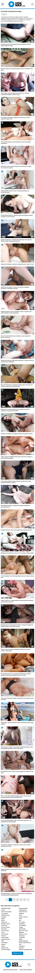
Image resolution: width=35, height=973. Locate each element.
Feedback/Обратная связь (10, 969)
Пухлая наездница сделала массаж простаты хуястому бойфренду (15, 870)
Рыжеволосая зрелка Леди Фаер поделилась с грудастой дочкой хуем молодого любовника (17, 361)
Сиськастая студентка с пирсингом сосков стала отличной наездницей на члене (16, 845)
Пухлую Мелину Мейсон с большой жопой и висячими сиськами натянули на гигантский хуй (17, 216)
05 (24, 899)
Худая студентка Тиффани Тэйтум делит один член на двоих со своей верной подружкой (16, 457)
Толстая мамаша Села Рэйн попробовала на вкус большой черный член (17, 576)
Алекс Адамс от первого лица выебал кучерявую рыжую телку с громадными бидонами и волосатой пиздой (17, 747)
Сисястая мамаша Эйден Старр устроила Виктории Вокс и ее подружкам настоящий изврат (16, 821)
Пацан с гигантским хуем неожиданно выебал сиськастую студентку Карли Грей (15, 650)
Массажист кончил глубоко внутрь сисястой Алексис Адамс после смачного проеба (16, 167)
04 (21, 899)
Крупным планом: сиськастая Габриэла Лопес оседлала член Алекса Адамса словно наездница (16, 312)
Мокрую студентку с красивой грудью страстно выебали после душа (17, 69)
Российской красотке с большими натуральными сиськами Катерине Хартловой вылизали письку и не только (16, 674)
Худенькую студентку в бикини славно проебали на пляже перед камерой (17, 723)
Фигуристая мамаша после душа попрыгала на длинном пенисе (17, 433)
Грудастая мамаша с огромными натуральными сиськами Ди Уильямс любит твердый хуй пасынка (16, 240)
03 (17, 899)
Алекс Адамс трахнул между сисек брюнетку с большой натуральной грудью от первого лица (15, 94)
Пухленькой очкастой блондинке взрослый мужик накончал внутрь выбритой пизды (16, 45)
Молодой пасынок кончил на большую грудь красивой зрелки (16, 530)
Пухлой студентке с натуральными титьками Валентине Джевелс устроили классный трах (17, 601)
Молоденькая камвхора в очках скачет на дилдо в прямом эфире (17, 553)
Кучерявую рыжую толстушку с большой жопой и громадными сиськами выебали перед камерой (16, 894)
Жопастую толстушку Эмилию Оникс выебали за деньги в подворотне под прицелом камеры (15, 410)
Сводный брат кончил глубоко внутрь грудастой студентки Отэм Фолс (17, 772)
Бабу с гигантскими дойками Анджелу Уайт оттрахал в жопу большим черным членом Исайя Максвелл (16, 796)
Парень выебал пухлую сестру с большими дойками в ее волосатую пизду (15, 191)
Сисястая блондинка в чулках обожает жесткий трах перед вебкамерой (16, 142)
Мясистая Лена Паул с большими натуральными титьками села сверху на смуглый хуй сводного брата (17, 385)
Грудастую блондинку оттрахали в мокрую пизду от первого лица (17, 264)
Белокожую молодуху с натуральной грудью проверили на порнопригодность (15, 506)
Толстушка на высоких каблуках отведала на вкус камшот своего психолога (17, 699)
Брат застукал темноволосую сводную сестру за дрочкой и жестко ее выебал (16, 336)
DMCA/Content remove (25, 969)
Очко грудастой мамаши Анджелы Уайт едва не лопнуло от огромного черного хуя (15, 118)
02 (14, 899)
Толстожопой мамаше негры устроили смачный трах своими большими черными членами (16, 482)
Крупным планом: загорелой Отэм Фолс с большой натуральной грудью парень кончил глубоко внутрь (17, 625)
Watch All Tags (17, 953)
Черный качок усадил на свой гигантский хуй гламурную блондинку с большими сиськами (15, 288)
